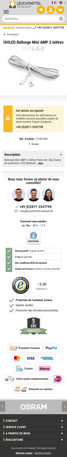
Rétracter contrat (24, 453)
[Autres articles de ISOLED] (33, 49)
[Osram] (33, 406)
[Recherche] (60, 18)
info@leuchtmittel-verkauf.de (36, 211)
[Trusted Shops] (20, 285)
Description (12, 155)
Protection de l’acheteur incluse (34, 300)
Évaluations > (42, 289)
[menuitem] (49, 3)
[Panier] (60, 10)
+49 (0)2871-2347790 (50, 27)
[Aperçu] (5, 35)
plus (40, 163)
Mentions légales (43, 453)
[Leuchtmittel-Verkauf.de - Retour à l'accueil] (24, 4)
